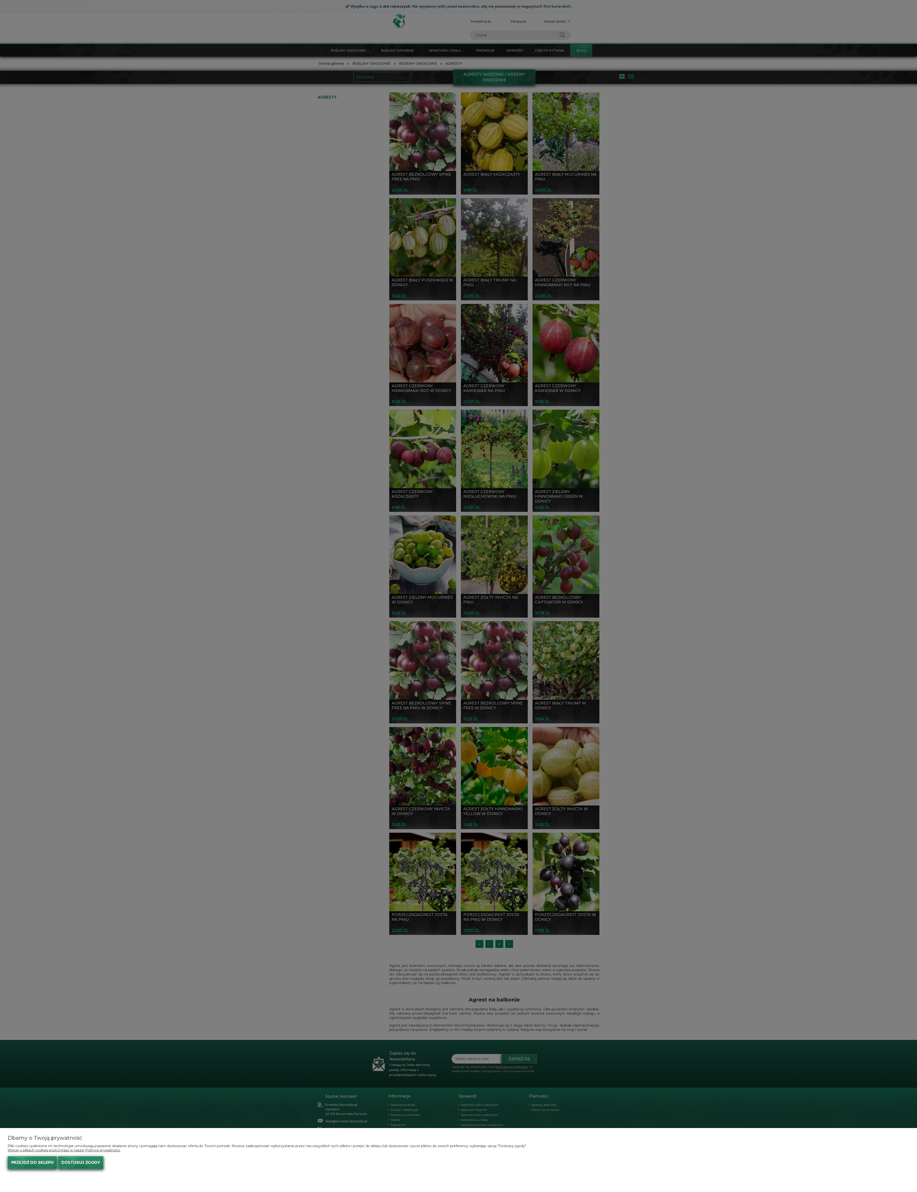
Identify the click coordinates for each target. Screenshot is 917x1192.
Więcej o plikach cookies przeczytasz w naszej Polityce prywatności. (64, 1150)
